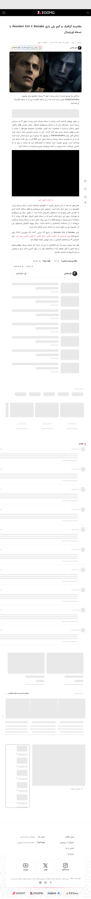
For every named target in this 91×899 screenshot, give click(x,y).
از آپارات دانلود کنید (45, 200)
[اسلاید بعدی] (3, 716)
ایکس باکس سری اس (25, 236)
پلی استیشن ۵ (64, 236)
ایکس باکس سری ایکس (46, 236)
